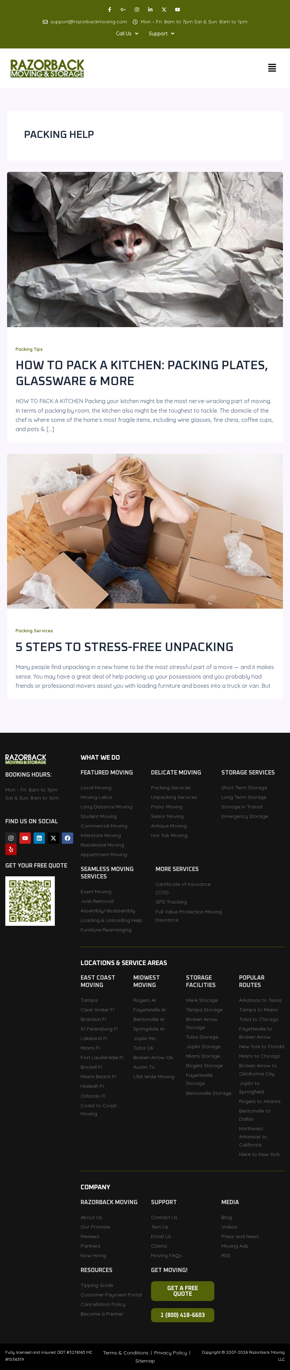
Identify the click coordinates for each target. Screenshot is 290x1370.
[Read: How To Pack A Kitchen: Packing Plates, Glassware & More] (145, 248)
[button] (127, 33)
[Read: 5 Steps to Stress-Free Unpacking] (145, 530)
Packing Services (34, 630)
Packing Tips (29, 349)
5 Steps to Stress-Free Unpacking (124, 648)
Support (158, 33)
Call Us (124, 33)
